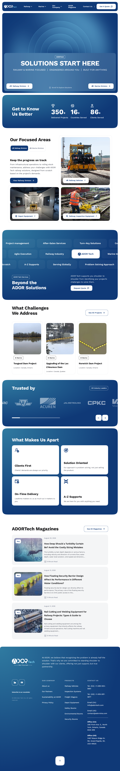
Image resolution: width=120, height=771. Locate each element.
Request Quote (80, 288)
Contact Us (87, 6)
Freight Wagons (71, 697)
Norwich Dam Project (90, 363)
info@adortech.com (95, 705)
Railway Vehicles (76, 180)
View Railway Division (22, 180)
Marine (41, 6)
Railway (27, 6)
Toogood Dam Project (25, 363)
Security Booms (71, 719)
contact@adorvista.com (97, 713)
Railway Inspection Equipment (81, 216)
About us (46, 686)
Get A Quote (105, 6)
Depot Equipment (25, 216)
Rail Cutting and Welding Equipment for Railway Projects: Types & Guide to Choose (65, 615)
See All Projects (95, 313)
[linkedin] (15, 682)
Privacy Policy (47, 703)
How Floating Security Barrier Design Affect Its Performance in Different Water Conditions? (64, 580)
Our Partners (47, 691)
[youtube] (22, 682)
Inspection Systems (73, 691)
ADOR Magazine (72, 6)
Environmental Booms (74, 714)
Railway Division (19, 86)
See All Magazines (94, 529)
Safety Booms (70, 708)
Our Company (56, 6)
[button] (16, 417)
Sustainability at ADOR (51, 697)
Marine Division (101, 86)
